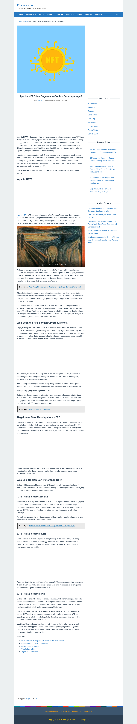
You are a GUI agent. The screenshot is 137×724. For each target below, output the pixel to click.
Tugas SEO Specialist (29, 651)
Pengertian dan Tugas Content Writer (35, 643)
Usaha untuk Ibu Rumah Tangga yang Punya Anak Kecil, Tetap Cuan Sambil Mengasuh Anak (102, 224)
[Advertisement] (51, 120)
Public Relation (93, 126)
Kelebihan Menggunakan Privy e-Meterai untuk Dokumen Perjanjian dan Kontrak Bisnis (103, 240)
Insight (26, 21)
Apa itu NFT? (22, 215)
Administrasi (92, 103)
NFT (37, 699)
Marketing (91, 118)
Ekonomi (91, 111)
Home (21, 21)
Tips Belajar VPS (28, 649)
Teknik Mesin (93, 130)
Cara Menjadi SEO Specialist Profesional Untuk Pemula (42, 641)
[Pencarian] (117, 14)
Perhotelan (92, 122)
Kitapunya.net (25, 5)
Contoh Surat (93, 134)
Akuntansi (91, 107)
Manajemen (92, 115)
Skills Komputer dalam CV (31, 646)
